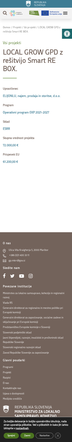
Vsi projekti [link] (30, 27)
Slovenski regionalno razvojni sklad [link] (22, 347)
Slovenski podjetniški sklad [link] (17, 332)
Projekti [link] (17, 27)
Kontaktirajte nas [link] (12, 388)
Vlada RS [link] (7, 303)
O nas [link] (6, 383)
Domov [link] (7, 27)
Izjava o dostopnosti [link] (13, 393)
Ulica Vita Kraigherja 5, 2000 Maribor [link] (28, 250)
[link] (67, 34)
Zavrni (27, 436)
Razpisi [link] (7, 378)
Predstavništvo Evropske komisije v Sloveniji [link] (26, 327)
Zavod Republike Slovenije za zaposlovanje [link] (26, 353)
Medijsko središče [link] (12, 399)
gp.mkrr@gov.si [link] (17, 260)
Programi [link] (8, 367)
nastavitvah (22, 428)
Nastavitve (45, 436)
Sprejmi (11, 436)
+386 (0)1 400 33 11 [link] (19, 255)
